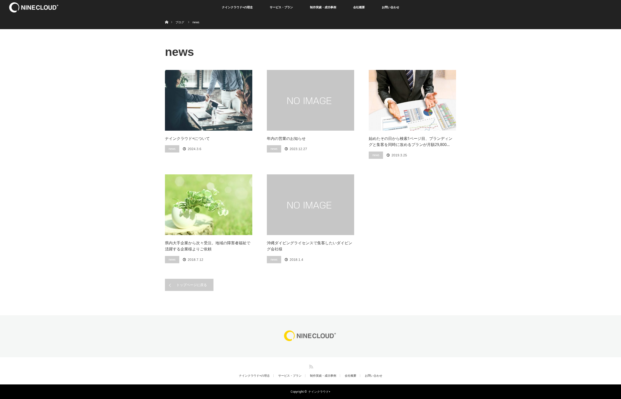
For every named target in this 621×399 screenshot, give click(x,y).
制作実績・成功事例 (323, 7)
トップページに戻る (191, 284)
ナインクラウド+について (187, 138)
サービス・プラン (281, 7)
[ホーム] (166, 16)
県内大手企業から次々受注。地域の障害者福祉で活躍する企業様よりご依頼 (207, 246)
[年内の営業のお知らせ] (310, 100)
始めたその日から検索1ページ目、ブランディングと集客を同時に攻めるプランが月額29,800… (410, 141)
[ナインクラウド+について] (208, 100)
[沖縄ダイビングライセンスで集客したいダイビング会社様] (310, 204)
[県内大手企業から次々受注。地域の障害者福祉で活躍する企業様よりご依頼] (208, 204)
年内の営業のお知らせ (286, 138)
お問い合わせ (390, 7)
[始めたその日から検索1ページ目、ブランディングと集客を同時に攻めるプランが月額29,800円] (412, 100)
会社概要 (359, 7)
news (172, 149)
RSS (310, 365)
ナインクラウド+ (319, 392)
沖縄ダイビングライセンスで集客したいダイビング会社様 (309, 246)
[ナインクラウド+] (310, 341)
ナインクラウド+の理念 (237, 7)
